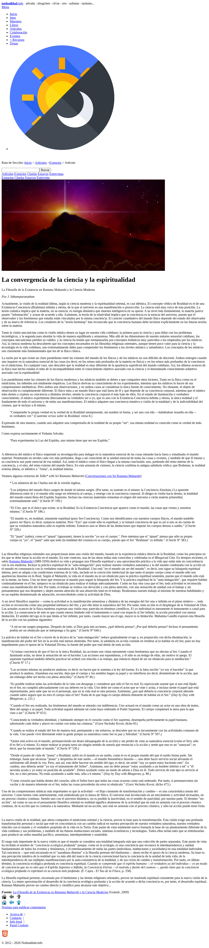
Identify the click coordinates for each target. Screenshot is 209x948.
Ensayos (43, 174)
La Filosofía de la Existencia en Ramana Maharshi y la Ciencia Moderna (60, 892)
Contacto (15, 918)
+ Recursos (17, 39)
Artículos (16, 28)
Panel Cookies (19, 925)
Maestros (15, 21)
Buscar (45, 170)
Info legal (16, 921)
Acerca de (16, 914)
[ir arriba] (18, 898)
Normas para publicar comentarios (24, 907)
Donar (14, 43)
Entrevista (43, 177)
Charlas (32, 174)
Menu (5, 7)
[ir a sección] (11, 898)
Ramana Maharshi (21, 561)
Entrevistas (56, 174)
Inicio (13, 14)
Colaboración (18, 32)
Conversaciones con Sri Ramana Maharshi (113, 476)
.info (12, 3)
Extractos (55, 162)
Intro (13, 17)
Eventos (15, 36)
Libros (14, 25)
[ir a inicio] (4, 898)
